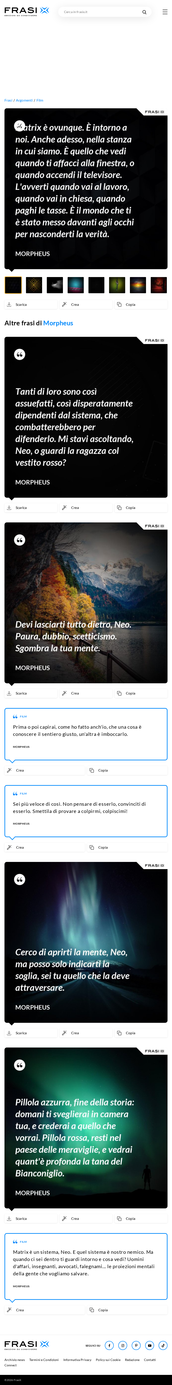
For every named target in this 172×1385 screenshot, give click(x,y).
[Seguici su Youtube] (149, 1345)
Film (40, 100)
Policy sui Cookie (108, 1360)
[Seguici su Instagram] (122, 1345)
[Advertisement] (86, 50)
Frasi (8, 100)
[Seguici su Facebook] (109, 1345)
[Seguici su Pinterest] (136, 1345)
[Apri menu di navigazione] (165, 12)
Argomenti (24, 100)
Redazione (132, 1360)
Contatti (150, 1360)
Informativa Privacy (77, 1360)
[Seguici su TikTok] (163, 1345)
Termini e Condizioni (44, 1360)
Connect (10, 1365)
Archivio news (14, 1360)
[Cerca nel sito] (144, 12)
